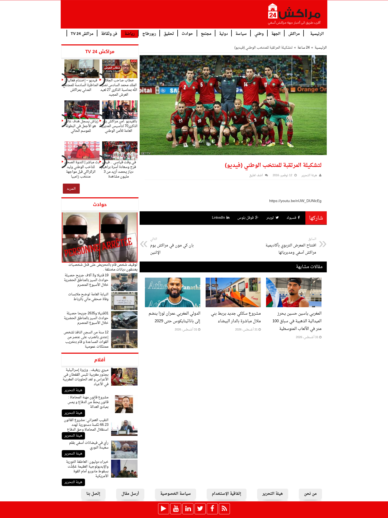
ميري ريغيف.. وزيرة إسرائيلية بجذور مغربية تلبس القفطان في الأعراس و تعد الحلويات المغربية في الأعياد (85, 377)
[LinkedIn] (187, 508)
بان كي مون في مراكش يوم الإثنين (172, 246)
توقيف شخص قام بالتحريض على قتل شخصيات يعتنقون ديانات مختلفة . (103, 267)
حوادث (187, 33)
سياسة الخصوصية (175, 493)
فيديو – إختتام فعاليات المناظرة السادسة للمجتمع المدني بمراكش (80, 85)
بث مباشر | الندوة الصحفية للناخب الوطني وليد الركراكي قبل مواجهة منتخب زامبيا (81, 169)
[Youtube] (175, 508)
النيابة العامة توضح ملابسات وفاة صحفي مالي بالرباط (88, 296)
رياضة (130, 34)
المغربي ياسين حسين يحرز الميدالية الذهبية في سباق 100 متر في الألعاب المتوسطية (296, 321)
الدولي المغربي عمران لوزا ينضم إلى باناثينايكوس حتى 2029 (174, 317)
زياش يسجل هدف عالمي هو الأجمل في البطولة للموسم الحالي (80, 126)
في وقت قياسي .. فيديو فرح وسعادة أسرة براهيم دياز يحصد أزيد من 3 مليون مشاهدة (118, 169)
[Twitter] (200, 508)
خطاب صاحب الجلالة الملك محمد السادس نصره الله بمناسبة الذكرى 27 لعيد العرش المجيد (118, 87)
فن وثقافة (109, 33)
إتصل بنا (93, 493)
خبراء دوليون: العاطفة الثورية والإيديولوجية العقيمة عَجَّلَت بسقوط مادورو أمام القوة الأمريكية (87, 469)
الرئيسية (317, 33)
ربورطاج (149, 33)
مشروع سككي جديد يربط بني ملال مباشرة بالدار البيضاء (236, 317)
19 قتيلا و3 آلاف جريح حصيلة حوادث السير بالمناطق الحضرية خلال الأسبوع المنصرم (86, 280)
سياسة (241, 33)
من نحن (310, 493)
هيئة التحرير (73, 390)
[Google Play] (163, 508)
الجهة (276, 33)
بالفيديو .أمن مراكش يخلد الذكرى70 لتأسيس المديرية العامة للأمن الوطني (119, 126)
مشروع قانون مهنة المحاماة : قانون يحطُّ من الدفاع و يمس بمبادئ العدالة (88, 402)
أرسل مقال (130, 493)
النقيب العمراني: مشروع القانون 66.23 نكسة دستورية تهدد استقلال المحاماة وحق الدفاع (86, 425)
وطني (259, 33)
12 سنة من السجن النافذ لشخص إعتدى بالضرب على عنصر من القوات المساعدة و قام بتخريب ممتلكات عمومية (86, 339)
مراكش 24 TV (82, 33)
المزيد (71, 188)
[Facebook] (212, 508)
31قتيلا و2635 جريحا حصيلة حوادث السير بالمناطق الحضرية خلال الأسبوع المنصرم (86, 318)
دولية (223, 33)
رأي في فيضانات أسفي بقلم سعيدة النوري (88, 445)
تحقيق (169, 33)
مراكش (294, 33)
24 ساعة (303, 47)
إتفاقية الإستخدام (226, 493)
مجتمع (206, 33)
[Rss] (224, 508)
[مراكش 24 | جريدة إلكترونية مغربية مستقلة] (294, 16)
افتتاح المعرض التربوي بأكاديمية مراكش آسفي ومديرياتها (291, 246)
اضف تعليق (256, 175)
